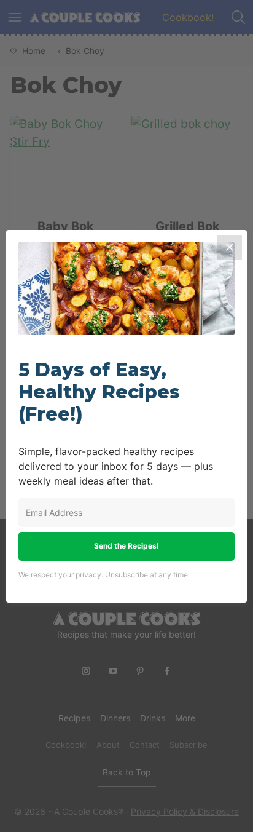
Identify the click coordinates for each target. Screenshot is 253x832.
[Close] (229, 247)
